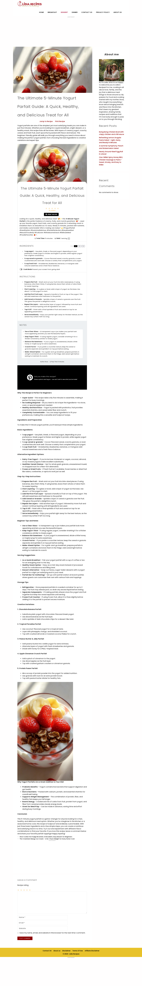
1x (75, 246)
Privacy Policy (103, 12)
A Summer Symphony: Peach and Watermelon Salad (111, 147)
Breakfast (52, 12)
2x (79, 246)
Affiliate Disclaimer (92, 951)
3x (83, 246)
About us (118, 12)
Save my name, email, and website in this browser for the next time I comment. (52, 933)
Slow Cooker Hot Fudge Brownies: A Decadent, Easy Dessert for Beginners (46, 837)
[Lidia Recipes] (29, 4)
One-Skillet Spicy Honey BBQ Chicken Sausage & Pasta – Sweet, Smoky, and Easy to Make (111, 161)
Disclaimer (66, 951)
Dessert (64, 12)
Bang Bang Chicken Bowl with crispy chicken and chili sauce (111, 133)
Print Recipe (60, 121)
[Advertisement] (71, 31)
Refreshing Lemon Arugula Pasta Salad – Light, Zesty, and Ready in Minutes (110, 140)
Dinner (75, 12)
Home (41, 12)
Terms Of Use (77, 951)
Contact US (86, 12)
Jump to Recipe (46, 121)
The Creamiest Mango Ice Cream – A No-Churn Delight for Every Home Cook (47, 839)
